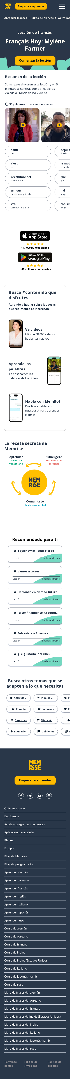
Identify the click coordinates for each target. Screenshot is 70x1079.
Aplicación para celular (19, 832)
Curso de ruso (13, 984)
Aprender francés (15, 18)
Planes (8, 840)
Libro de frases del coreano (22, 1000)
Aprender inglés (15, 896)
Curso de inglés (14, 952)
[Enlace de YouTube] (40, 796)
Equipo (9, 848)
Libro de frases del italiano (22, 1033)
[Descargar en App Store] (35, 236)
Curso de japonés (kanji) (20, 976)
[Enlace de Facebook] (21, 796)
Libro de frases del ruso (20, 1049)
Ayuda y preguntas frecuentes (24, 824)
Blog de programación (19, 864)
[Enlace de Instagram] (49, 796)
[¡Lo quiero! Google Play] (35, 257)
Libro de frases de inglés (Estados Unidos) (32, 1016)
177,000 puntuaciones (35, 247)
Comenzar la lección (35, 60)
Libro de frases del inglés (21, 1024)
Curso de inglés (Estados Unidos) (26, 960)
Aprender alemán (16, 872)
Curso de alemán (15, 928)
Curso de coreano (16, 936)
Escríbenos (11, 816)
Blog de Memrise (15, 856)
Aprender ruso (14, 920)
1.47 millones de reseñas (35, 269)
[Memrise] (8, 6)
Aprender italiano (16, 904)
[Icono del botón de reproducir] (23, 125)
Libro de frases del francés (22, 1008)
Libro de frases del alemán (22, 992)
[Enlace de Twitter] (30, 796)
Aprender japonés (16, 912)
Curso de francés (43, 18)
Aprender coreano (16, 880)
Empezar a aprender (31, 6)
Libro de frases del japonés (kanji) (27, 1041)
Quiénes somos (14, 808)
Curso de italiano (15, 968)
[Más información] (62, 6)
